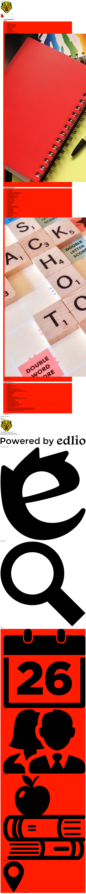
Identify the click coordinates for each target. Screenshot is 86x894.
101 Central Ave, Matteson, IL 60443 (8, 433)
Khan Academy (10, 198)
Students (2, 416)
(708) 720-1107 (7, 434)
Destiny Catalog (10, 195)
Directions (26, 892)
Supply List (9, 385)
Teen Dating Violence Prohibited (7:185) (16, 410)
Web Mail (9, 29)
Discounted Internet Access (13, 403)
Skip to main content (5, 1)
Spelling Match (10, 209)
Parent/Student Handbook (12, 397)
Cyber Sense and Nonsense (13, 193)
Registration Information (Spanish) (14, 389)
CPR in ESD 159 (11, 406)
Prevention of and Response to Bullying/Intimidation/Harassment (21, 407)
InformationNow (10, 30)
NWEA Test (9, 203)
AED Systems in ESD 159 (13, 401)
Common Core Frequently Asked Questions (16, 391)
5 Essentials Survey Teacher (13, 33)
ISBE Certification (11, 25)
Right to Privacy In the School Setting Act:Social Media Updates (21, 409)
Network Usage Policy (12, 27)
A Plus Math (10, 190)
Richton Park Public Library (13, 207)
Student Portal (10, 212)
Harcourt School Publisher (12, 196)
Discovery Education (11, 24)
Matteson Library (11, 202)
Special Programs (11, 399)
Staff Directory (10, 31)
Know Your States (11, 200)
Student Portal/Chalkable (12, 213)
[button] (5, 20)
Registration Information (12, 388)
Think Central (10, 28)
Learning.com (10, 201)
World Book (9, 216)
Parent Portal (10, 395)
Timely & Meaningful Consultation (14, 404)
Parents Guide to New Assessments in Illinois (16, 398)
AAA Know (10, 191)
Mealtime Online (10, 393)
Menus (8, 387)
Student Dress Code (11, 400)
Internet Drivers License (12, 197)
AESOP (9, 23)
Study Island (10, 214)
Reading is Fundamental (12, 206)
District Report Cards (11, 386)
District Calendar (10, 392)
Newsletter (9, 394)
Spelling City (10, 208)
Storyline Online (10, 210)
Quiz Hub (9, 204)
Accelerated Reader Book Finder (14, 192)
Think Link (9, 215)
